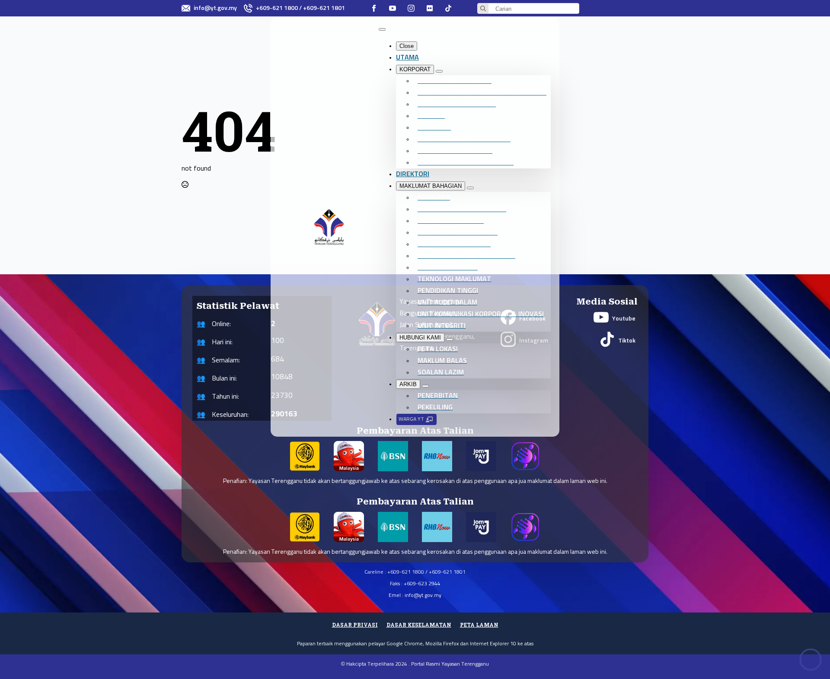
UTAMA (407, 57)
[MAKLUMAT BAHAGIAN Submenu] (470, 188)
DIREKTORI (412, 174)
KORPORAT (415, 69)
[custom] (430, 8)
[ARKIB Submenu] (425, 386)
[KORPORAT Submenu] (439, 71)
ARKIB (408, 384)
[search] (483, 8)
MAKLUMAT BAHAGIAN (430, 186)
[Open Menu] (382, 29)
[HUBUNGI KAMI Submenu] (449, 339)
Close (406, 46)
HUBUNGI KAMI (420, 337)
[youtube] (392, 8)
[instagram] (411, 8)
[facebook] (374, 8)
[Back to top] (810, 659)
